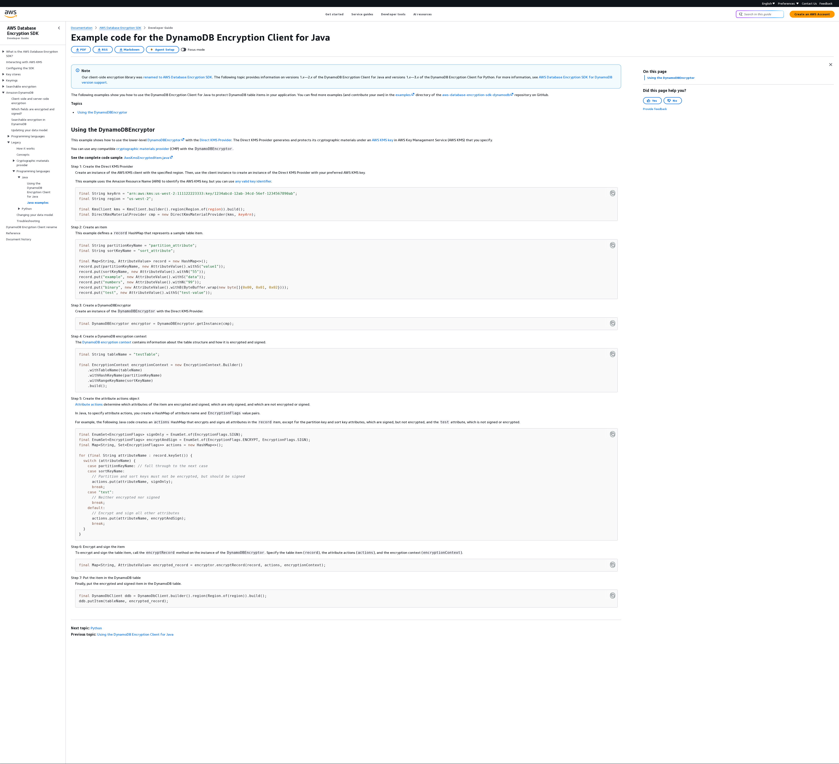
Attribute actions (89, 404)
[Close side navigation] (59, 27)
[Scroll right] (435, 14)
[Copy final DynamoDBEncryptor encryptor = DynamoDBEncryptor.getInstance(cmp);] (612, 323)
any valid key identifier (253, 181)
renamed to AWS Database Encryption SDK (177, 77)
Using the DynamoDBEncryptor (102, 112)
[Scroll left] (322, 14)
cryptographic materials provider (142, 148)
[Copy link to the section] (67, 129)
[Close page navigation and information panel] (831, 64)
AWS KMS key (382, 140)
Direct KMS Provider (215, 140)
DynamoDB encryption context (106, 342)
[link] (160, 28)
